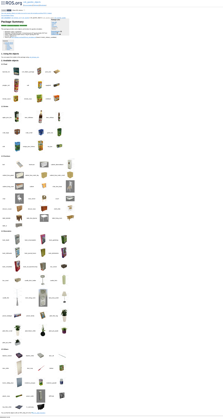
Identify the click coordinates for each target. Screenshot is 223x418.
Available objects (9, 43)
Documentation (28, 5)
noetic (9, 10)
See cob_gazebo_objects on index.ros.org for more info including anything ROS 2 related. (26, 13)
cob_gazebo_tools (48, 17)
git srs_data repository (39, 413)
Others (8, 49)
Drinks (8, 46)
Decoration (9, 48)
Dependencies (55, 31)
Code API (54, 22)
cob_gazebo (25, 17)
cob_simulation (6, 17)
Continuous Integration (13, 25)
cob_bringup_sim (16, 17)
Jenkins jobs (55, 34)
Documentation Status (7, 15)
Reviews (54, 29)
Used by (53, 33)
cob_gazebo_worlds (60, 17)
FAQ (53, 25)
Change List (55, 27)
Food (8, 44)
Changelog (54, 26)
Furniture (9, 47)
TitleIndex (36, 5)
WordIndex (43, 5)
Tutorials (54, 23)
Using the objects (9, 42)
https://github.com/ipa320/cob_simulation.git (23, 37)
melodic (4, 10)
